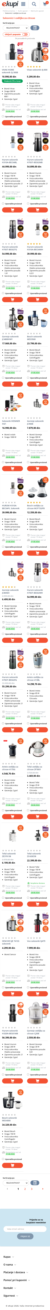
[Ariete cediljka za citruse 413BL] (37, 659)
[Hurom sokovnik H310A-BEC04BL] (12, 142)
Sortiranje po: (9, 23)
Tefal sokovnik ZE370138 (9, 855)
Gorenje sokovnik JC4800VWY (10, 338)
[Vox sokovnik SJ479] (37, 923)
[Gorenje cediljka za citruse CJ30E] (37, 1013)
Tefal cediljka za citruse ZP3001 (34, 768)
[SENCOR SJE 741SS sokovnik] (12, 923)
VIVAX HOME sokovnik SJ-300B (10, 71)
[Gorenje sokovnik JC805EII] (12, 572)
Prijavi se (25, 1236)
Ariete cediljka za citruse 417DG (10, 768)
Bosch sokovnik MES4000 (9, 1119)
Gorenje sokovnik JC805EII (10, 591)
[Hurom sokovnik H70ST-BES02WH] (37, 572)
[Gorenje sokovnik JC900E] (37, 403)
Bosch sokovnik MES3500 (34, 338)
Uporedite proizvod (13, 116)
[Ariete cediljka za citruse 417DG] (12, 749)
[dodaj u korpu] (12, 122)
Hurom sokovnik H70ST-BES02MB (35, 161)
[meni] (23, 4)
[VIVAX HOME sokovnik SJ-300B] (12, 52)
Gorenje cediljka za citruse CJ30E (36, 1032)
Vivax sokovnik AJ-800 (37, 69)
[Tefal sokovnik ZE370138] (12, 836)
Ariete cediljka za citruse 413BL (35, 678)
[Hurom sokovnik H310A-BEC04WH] (37, 229)
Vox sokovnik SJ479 (36, 941)
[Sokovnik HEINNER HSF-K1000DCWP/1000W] (12, 403)
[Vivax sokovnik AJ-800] (37, 52)
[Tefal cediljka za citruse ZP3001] (37, 749)
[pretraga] (34, 4)
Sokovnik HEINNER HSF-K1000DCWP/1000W (11, 422)
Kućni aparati (23, 11)
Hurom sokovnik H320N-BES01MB (10, 1032)
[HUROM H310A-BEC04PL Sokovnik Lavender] (12, 488)
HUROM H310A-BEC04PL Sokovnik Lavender (10, 507)
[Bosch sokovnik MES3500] (37, 319)
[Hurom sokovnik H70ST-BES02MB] (37, 142)
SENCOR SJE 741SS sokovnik (10, 942)
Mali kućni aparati (37, 11)
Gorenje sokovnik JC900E (35, 422)
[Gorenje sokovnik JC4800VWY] (12, 319)
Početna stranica (9, 11)
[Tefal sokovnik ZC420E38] (37, 836)
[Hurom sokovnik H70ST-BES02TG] (12, 229)
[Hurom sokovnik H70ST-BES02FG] (12, 659)
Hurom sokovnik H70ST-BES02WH (35, 591)
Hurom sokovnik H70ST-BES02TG (10, 248)
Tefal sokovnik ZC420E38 (34, 855)
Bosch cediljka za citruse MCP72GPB (36, 507)
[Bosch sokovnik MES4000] (12, 1100)
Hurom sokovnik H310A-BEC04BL (10, 161)
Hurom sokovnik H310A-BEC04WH (35, 248)
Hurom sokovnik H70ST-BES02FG (10, 678)
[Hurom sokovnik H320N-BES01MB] (12, 1013)
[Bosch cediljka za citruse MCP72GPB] (37, 488)
